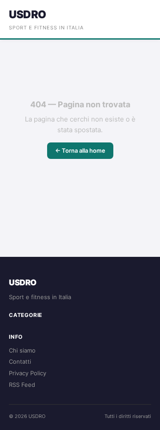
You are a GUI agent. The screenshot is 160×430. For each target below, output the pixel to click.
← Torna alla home (80, 150)
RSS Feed (22, 384)
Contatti (20, 361)
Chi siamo (22, 350)
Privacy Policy (27, 373)
